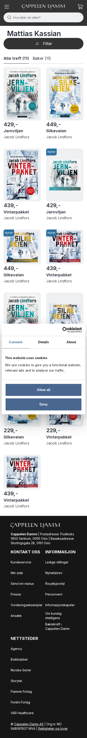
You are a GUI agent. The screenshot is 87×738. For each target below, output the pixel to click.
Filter (47, 43)
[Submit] (8, 17)
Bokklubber (19, 659)
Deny (43, 404)
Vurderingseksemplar (26, 605)
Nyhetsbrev (53, 573)
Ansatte (16, 616)
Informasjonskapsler (60, 605)
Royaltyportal (55, 583)
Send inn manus (22, 583)
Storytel (16, 681)
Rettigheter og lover (53, 728)
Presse (16, 594)
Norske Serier (21, 670)
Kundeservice (21, 562)
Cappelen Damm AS (29, 724)
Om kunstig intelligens (53, 616)
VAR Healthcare (22, 713)
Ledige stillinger (56, 562)
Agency (16, 649)
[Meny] (7, 7)
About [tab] (71, 342)
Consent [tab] (15, 342)
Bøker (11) (42, 58)
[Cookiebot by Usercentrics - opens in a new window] (62, 330)
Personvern (53, 594)
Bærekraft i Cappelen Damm (57, 626)
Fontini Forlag (20, 702)
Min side (17, 573)
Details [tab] (43, 342)
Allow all (43, 390)
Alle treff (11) (16, 58)
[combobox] (43, 17)
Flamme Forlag (21, 691)
